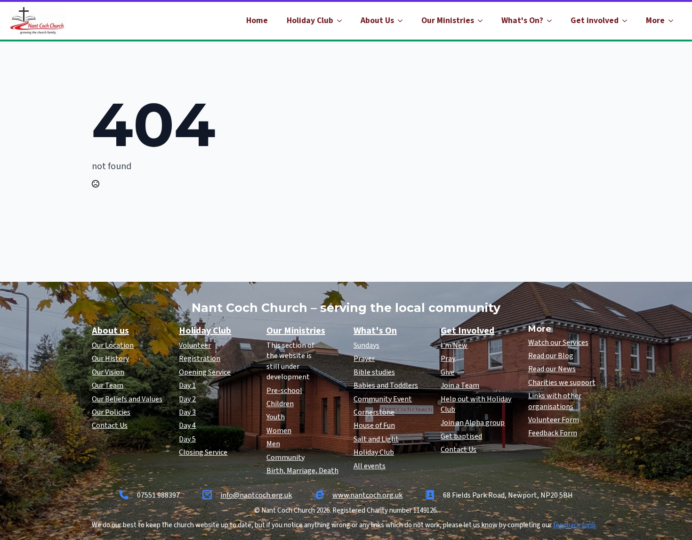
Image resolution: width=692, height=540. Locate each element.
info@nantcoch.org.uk (256, 495)
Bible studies (374, 372)
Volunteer (195, 345)
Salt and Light (376, 439)
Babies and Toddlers (386, 385)
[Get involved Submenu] (627, 20)
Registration (199, 358)
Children (280, 404)
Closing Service (203, 452)
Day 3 (187, 412)
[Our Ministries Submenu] (483, 20)
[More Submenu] (674, 20)
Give (447, 372)
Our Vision (108, 372)
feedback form (574, 525)
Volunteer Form (553, 420)
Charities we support (561, 382)
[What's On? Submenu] (552, 20)
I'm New (454, 345)
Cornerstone (374, 412)
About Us (377, 20)
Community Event (383, 399)
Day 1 (187, 385)
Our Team (107, 385)
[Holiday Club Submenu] (342, 20)
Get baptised (461, 436)
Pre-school (284, 390)
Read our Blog (550, 356)
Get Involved (467, 330)
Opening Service (205, 372)
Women (278, 430)
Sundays (366, 345)
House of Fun (374, 425)
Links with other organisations (554, 401)
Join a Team (460, 385)
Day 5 (187, 439)
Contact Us (110, 425)
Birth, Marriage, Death (302, 471)
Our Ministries (447, 20)
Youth (275, 417)
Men (273, 444)
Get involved (595, 20)
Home (257, 20)
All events (370, 466)
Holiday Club (310, 20)
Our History (110, 358)
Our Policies (111, 412)
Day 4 (187, 425)
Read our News (552, 369)
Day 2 (187, 399)
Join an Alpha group (473, 422)
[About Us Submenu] (403, 20)
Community (285, 457)
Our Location (113, 345)
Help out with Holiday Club (476, 404)
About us (110, 330)
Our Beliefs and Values (127, 399)
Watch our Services (558, 342)
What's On (375, 330)
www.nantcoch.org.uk (367, 495)
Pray (448, 358)
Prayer (364, 358)
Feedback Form (552, 433)
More (655, 20)
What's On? (522, 20)
